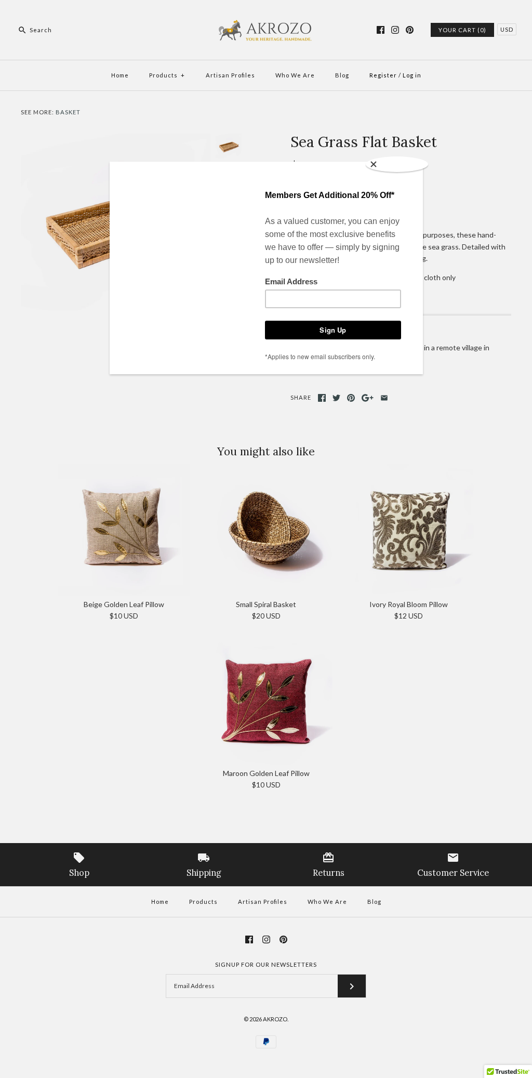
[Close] (397, 164)
